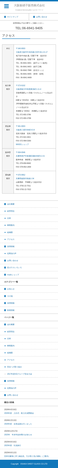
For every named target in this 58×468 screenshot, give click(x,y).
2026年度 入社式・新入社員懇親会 (19, 413)
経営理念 (10, 211)
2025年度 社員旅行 (12, 445)
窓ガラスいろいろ (14, 268)
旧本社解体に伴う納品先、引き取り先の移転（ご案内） (27, 456)
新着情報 (10, 310)
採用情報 (10, 246)
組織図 (10, 232)
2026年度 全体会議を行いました (18, 424)
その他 (10, 296)
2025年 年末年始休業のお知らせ (18, 435)
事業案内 (10, 225)
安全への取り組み (14, 367)
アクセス (10, 239)
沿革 (9, 218)
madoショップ (13, 275)
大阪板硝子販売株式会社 (29, 5)
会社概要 (10, 204)
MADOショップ (22, 144)
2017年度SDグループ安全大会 (19, 374)
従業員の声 (11, 253)
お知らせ (10, 289)
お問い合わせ (12, 261)
